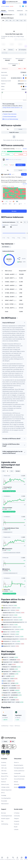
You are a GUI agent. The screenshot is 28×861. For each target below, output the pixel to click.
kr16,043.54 (11, 666)
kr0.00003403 (12, 695)
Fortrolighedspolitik (19, 768)
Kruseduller (4, 801)
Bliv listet (3, 813)
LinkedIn (16, 829)
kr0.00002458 (11, 688)
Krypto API (4, 779)
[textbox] (16, 161)
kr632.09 (10, 669)
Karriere (16, 787)
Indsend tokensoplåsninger (10, 116)
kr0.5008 (11, 699)
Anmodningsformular (6, 815)
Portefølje (3, 795)
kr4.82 (8, 680)
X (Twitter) (16, 813)
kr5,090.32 (10, 673)
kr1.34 (10, 678)
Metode (16, 781)
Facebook (16, 824)
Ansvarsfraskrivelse (19, 779)
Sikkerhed (16, 784)
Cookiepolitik (17, 773)
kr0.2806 (10, 657)
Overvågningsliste (6, 798)
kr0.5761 (8, 676)
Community (17, 815)
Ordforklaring (4, 824)
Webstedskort (5, 803)
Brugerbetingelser (18, 765)
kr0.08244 (13, 662)
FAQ (2, 821)
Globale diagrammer (6, 790)
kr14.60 (13, 702)
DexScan (3, 781)
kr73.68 (10, 683)
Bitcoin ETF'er (4, 776)
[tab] (16, 50)
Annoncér (3, 765)
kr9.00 (9, 664)
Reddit (15, 826)
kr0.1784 (10, 697)
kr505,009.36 (11, 659)
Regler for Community (19, 776)
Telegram (16, 818)
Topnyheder (4, 773)
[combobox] (14, 53)
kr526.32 (11, 671)
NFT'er (3, 792)
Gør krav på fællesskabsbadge (11, 119)
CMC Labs (4, 768)
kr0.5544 (11, 685)
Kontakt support (5, 818)
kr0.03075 (11, 692)
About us (16, 762)
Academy (3, 762)
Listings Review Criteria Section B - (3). (12, 107)
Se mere (25, 148)
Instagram (16, 821)
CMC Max (3, 770)
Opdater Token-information (10, 114)
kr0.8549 (11, 690)
